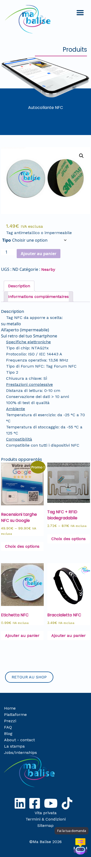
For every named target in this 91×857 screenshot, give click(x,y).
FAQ (8, 727)
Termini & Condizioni (46, 819)
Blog (8, 733)
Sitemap (45, 825)
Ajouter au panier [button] (22, 635)
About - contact (19, 739)
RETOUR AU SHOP (29, 677)
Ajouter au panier (38, 253)
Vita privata (46, 812)
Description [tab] (19, 285)
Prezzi (10, 720)
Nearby (48, 269)
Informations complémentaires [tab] (38, 296)
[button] (81, 155)
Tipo (6, 240)
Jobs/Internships (20, 752)
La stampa (14, 746)
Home (10, 708)
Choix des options (22, 546)
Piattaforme (15, 714)
